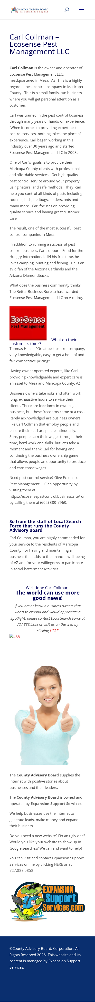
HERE (54, 630)
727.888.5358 (21, 870)
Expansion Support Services (56, 803)
